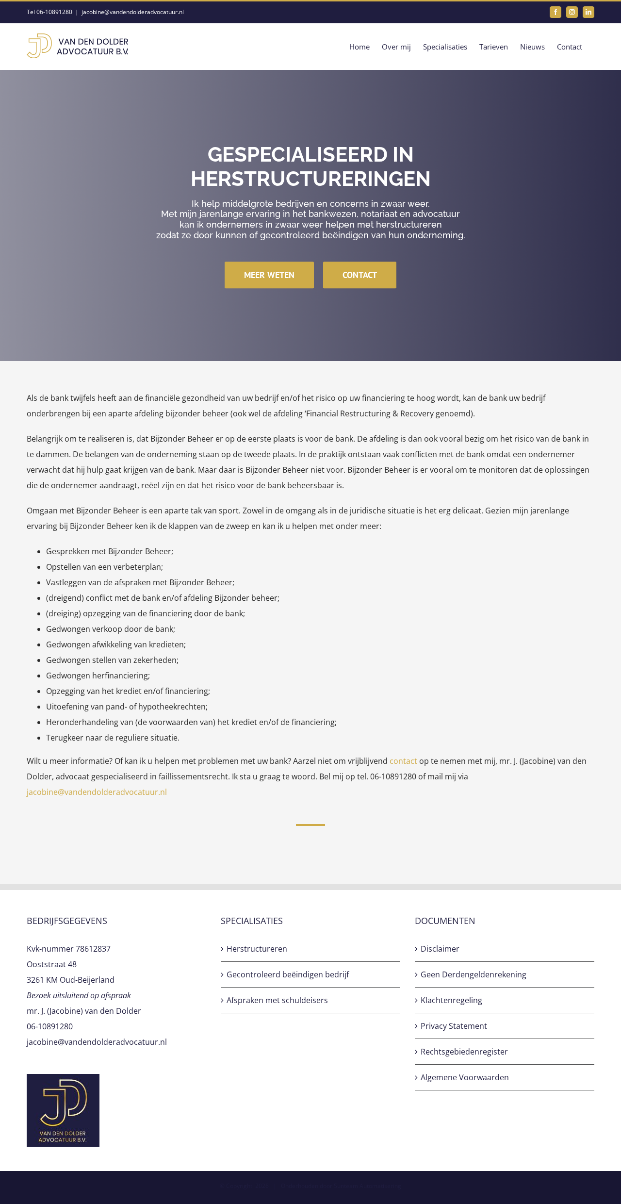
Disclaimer (440, 948)
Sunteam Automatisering (367, 1186)
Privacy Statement (454, 1026)
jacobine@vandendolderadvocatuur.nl (133, 12)
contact (403, 761)
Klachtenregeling (451, 1000)
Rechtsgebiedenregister (464, 1051)
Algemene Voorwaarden (465, 1077)
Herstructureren (257, 948)
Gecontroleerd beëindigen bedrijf (288, 974)
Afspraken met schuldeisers (277, 1000)
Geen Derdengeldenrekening (473, 974)
